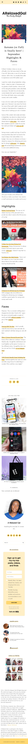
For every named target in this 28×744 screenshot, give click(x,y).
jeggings (10, 320)
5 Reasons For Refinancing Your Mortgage (13, 291)
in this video (13, 121)
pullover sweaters (16, 317)
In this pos (8, 251)
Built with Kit (14, 611)
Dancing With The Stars (8, 326)
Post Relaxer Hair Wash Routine (10, 257)
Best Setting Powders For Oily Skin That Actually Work (17, 626)
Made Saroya (20, 741)
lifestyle (14, 64)
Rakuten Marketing (12, 725)
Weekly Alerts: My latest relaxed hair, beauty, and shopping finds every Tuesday (15, 584)
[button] (14, 589)
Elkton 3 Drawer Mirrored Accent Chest (12, 337)
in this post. (13, 143)
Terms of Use (18, 736)
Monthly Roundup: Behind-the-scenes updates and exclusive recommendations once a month (14, 594)
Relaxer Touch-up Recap (8, 210)
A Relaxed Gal (7, 741)
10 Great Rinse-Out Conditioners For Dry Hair (16, 633)
